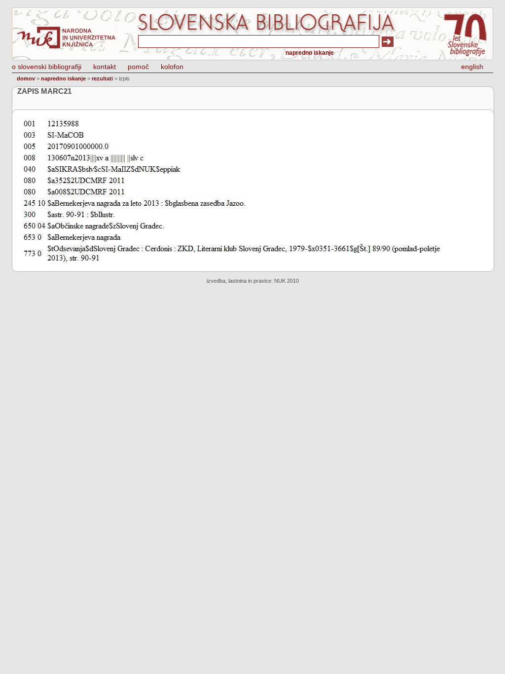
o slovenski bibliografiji (46, 67)
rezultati (102, 78)
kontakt (104, 67)
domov (26, 78)
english (472, 67)
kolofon (172, 67)
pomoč (138, 67)
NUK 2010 (286, 281)
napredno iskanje (310, 52)
